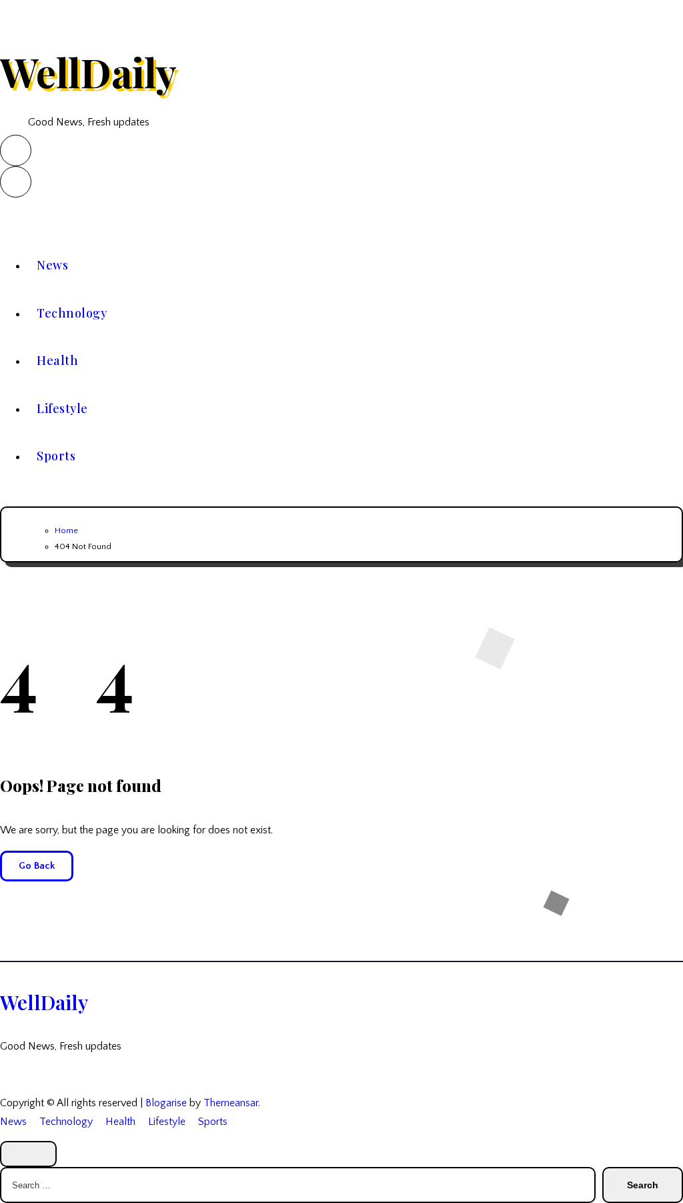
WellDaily (88, 71)
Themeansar (230, 1103)
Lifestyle (62, 408)
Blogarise (166, 1103)
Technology (72, 313)
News (52, 265)
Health (57, 360)
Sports (56, 456)
